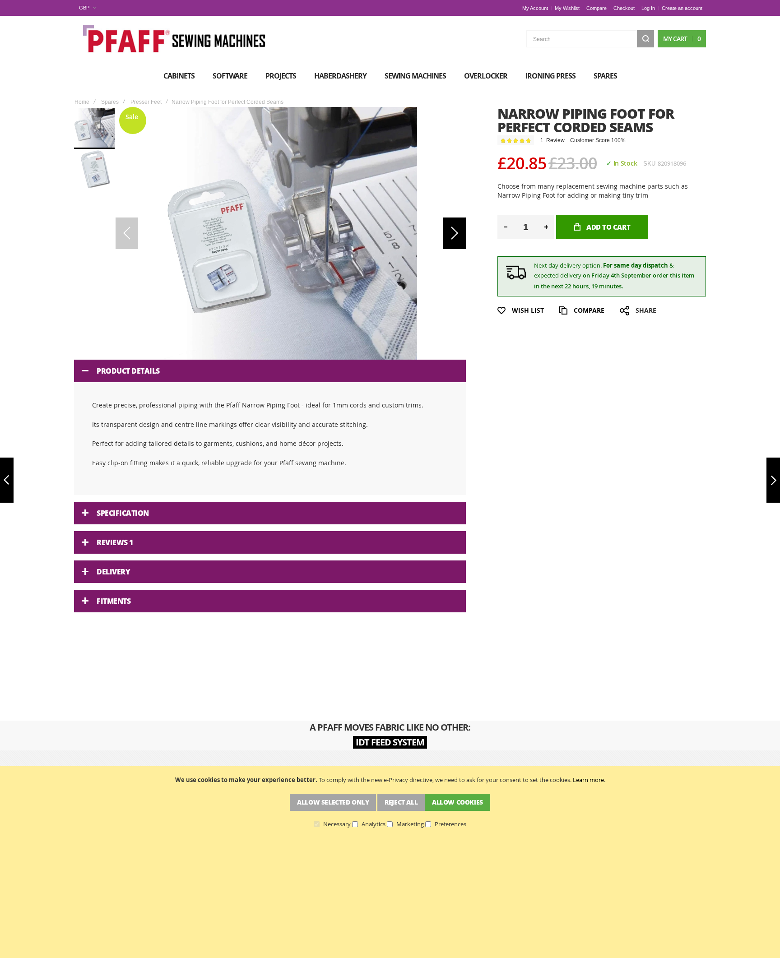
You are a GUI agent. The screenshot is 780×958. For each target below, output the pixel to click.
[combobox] (590, 38)
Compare (596, 8)
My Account (535, 8)
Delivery (113, 572)
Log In (648, 8)
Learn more (588, 780)
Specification (123, 513)
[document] (390, 801)
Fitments (113, 601)
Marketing (410, 824)
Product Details (128, 371)
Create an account (682, 8)
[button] (87, 8)
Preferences (450, 824)
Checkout (624, 8)
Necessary (337, 824)
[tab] (270, 371)
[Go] (645, 38)
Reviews (115, 542)
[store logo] (175, 39)
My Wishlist (567, 8)
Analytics (373, 824)
